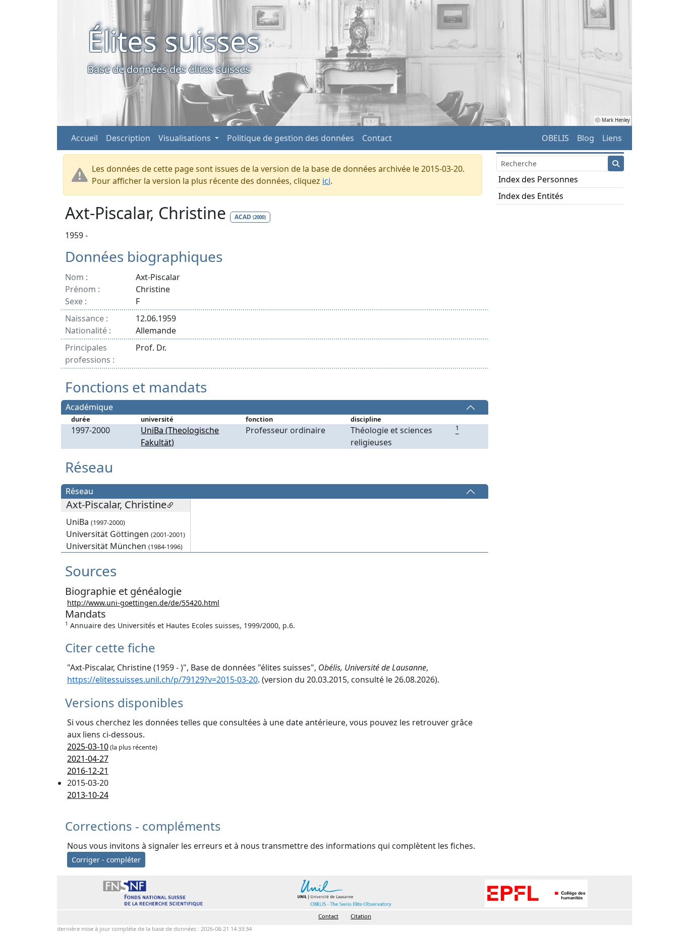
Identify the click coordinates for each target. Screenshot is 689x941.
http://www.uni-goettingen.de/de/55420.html (143, 603)
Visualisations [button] (185, 138)
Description (128, 138)
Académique (89, 407)
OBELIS (555, 138)
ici (326, 180)
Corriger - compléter (106, 859)
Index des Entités (530, 195)
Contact (377, 138)
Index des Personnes (538, 179)
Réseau (79, 492)
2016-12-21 (87, 770)
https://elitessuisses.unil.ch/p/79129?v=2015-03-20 (162, 679)
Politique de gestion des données (290, 138)
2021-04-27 (87, 758)
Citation (361, 916)
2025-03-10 (87, 746)
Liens (612, 138)
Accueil (84, 138)
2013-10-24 (87, 794)
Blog (585, 138)
